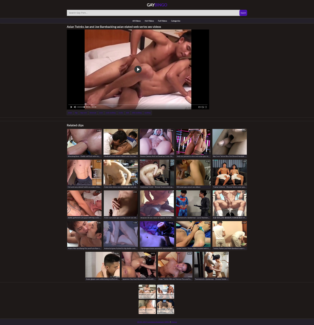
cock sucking (111, 113)
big (76, 113)
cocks (121, 113)
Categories (175, 21)
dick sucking (137, 113)
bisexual (93, 113)
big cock (83, 113)
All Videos (136, 21)
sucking (147, 113)
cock (101, 113)
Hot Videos (149, 21)
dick (127, 113)
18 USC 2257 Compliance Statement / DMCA (153, 322)
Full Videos (162, 21)
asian (70, 113)
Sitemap (174, 322)
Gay (157, 4)
